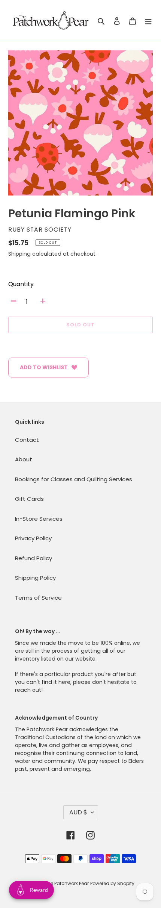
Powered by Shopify (112, 883)
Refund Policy (33, 558)
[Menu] (148, 21)
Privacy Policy (33, 538)
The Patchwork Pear (67, 883)
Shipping (19, 254)
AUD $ (78, 812)
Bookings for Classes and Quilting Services (73, 479)
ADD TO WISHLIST (44, 367)
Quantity (21, 284)
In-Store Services (39, 519)
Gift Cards (29, 499)
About (23, 459)
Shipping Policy (35, 578)
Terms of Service (38, 598)
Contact (27, 440)
